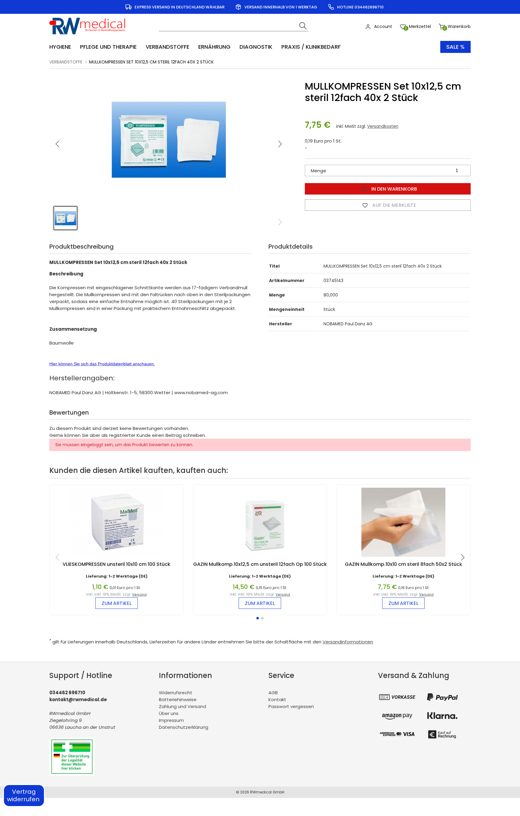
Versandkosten (382, 126)
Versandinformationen (348, 642)
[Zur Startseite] (89, 36)
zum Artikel (117, 603)
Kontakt (277, 699)
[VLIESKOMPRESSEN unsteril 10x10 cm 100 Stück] (116, 558)
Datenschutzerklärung (183, 727)
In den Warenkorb (393, 189)
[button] (280, 144)
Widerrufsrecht (175, 692)
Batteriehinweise (178, 699)
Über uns (168, 713)
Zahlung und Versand (182, 706)
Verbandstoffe (65, 62)
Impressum (171, 720)
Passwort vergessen (291, 706)
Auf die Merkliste (393, 205)
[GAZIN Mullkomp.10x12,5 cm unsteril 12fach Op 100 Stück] (260, 558)
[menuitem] (63, 47)
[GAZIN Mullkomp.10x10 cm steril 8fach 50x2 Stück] (403, 558)
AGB (273, 692)
